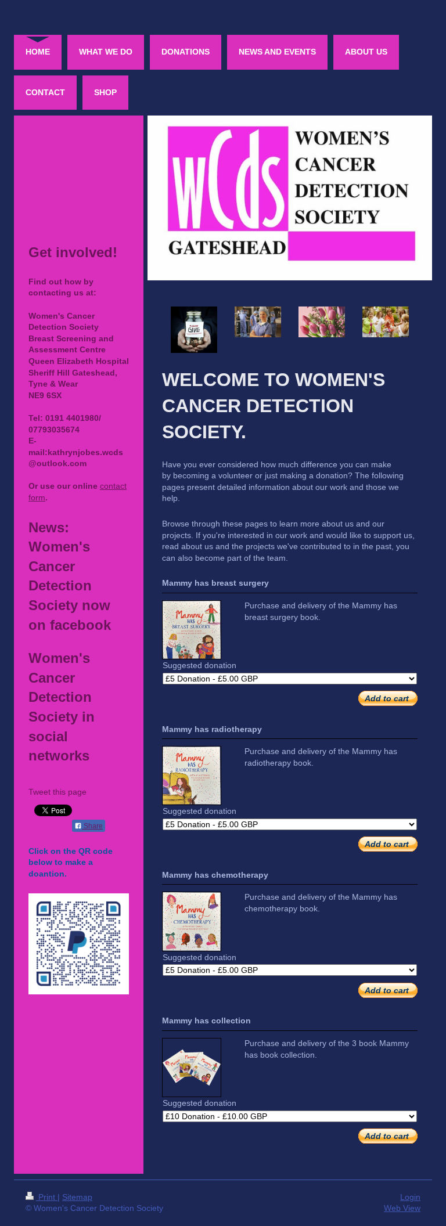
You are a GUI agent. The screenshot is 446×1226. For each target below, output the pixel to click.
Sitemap (77, 1197)
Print (46, 1197)
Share (92, 826)
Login (410, 1197)
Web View (402, 1208)
